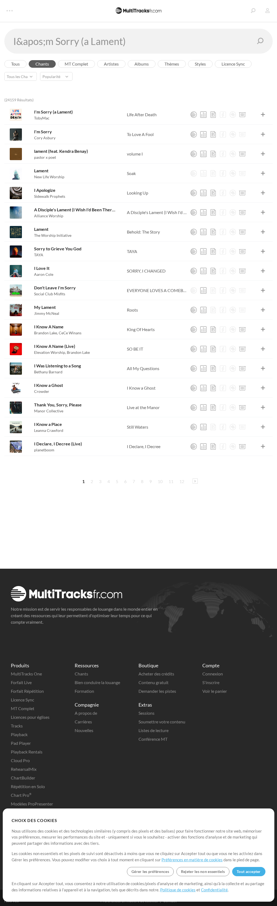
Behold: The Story (143, 231)
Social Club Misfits (49, 294)
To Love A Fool (140, 134)
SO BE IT (135, 348)
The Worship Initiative (52, 235)
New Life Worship (49, 176)
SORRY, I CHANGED (146, 270)
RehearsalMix (24, 769)
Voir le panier (214, 691)
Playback (19, 734)
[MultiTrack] (193, 114)
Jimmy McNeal (46, 313)
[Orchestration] (223, 114)
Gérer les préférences (150, 871)
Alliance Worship (48, 215)
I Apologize (44, 190)
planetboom (44, 450)
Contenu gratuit (153, 682)
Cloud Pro (20, 760)
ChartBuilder (23, 777)
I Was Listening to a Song (57, 365)
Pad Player (21, 743)
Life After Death (142, 114)
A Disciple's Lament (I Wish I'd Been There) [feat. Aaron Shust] (75, 209)
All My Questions (143, 368)
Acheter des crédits (156, 673)
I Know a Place (48, 424)
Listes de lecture (153, 730)
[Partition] (213, 114)
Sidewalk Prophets (49, 196)
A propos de (86, 713)
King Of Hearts (141, 329)
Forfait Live (21, 682)
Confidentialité (214, 889)
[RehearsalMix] (203, 114)
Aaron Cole (43, 274)
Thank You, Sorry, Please (58, 404)
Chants (81, 673)
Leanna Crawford (48, 430)
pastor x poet (45, 157)
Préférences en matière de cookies (192, 859)
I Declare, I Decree (143, 446)
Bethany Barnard (48, 372)
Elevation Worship (50, 352)
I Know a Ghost (48, 385)
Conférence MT (152, 739)
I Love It (42, 268)
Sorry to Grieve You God (57, 248)
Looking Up (137, 192)
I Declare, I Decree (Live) (58, 443)
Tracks (17, 725)
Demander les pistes (157, 691)
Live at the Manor (143, 407)
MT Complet (22, 708)
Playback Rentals (26, 751)
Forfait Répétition (27, 691)
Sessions (146, 713)
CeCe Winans (70, 333)
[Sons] (232, 114)
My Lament (45, 307)
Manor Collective (48, 411)
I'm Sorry (43, 131)
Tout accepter (249, 871)
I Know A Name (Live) (54, 346)
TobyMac (42, 118)
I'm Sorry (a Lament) (53, 111)
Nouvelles (84, 730)
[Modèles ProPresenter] (242, 114)
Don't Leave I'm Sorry (55, 287)
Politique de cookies (178, 889)
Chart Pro (21, 795)
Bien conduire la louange (97, 682)
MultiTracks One (26, 673)
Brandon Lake (46, 333)
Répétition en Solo (28, 786)
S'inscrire (210, 682)
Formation (84, 691)
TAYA (38, 255)
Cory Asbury (44, 137)
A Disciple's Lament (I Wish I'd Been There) (157, 212)
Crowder (41, 391)
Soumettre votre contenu (161, 721)
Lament (41, 170)
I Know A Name (49, 326)
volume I (135, 153)
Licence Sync (22, 699)
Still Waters (137, 426)
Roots (132, 309)
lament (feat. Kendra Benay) (61, 151)
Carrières (83, 721)
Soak (131, 173)
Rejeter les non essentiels (203, 871)
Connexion (212, 673)
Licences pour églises (30, 717)
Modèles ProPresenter (32, 803)
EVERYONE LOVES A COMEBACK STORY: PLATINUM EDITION (157, 290)
